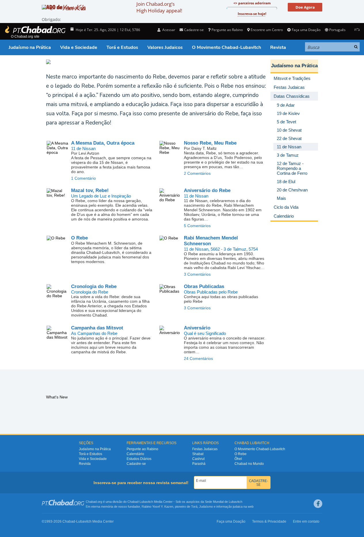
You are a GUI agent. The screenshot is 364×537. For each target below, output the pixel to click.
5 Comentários (197, 225)
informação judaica (229, 506)
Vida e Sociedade (78, 47)
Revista (278, 47)
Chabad (132, 501)
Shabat (197, 454)
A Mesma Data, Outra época (102, 143)
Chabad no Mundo (249, 464)
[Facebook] (318, 503)
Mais (281, 198)
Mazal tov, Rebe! (90, 190)
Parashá (198, 464)
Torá (194, 506)
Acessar (168, 29)
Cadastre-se (136, 464)
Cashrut (198, 459)
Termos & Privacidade (269, 521)
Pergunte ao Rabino (227, 29)
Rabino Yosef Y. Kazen (157, 506)
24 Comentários (198, 358)
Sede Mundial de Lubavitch (223, 501)
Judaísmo (206, 506)
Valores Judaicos (165, 47)
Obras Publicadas (204, 286)
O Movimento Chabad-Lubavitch (226, 47)
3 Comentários (197, 274)
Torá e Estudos (122, 47)
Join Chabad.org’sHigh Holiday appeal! (159, 7)
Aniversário (197, 328)
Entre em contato (306, 521)
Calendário (135, 454)
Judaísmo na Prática (30, 47)
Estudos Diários (139, 459)
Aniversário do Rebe (207, 190)
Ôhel (238, 459)
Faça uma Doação (306, 29)
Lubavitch (146, 501)
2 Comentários (197, 173)
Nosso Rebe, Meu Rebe (210, 143)
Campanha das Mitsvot (97, 328)
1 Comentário (83, 178)
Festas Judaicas (205, 449)
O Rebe (79, 238)
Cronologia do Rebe (94, 286)
